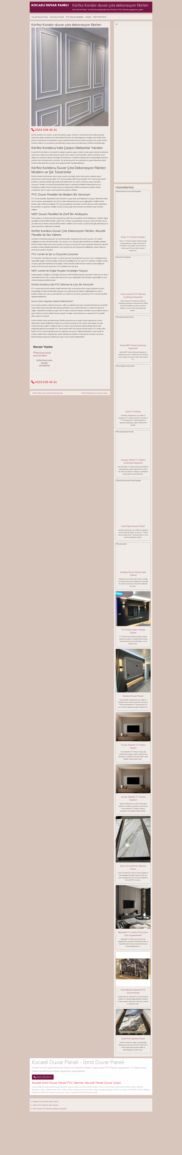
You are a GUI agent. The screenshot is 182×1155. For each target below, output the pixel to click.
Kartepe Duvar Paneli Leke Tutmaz (45, 1101)
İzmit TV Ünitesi (133, 411)
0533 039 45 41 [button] (44, 1077)
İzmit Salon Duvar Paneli (133, 526)
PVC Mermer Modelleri (75, 17)
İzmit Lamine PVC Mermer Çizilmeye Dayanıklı (49, 1109)
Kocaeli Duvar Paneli (40, 17)
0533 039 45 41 (99, 17)
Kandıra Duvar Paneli (133, 696)
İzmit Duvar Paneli (57, 17)
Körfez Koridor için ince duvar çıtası (94, 393)
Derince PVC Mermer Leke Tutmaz (45, 1105)
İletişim (88, 17)
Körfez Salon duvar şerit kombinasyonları (48, 393)
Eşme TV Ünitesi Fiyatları (133, 237)
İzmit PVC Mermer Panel (133, 1038)
